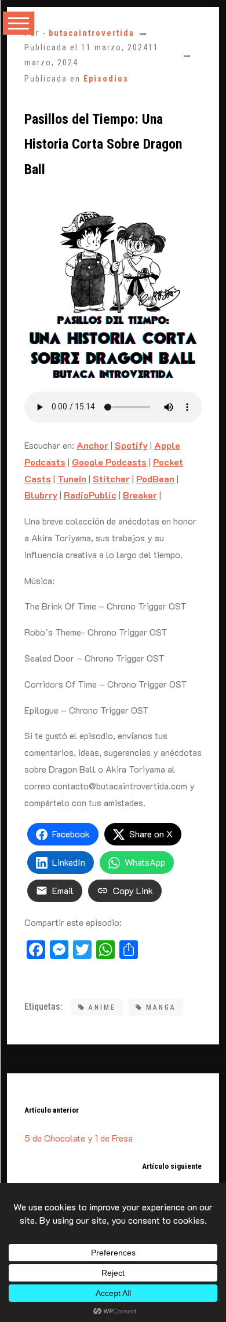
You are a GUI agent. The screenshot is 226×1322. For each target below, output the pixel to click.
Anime (102, 1007)
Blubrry (40, 495)
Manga (161, 1007)
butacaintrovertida (91, 33)
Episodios (106, 78)
